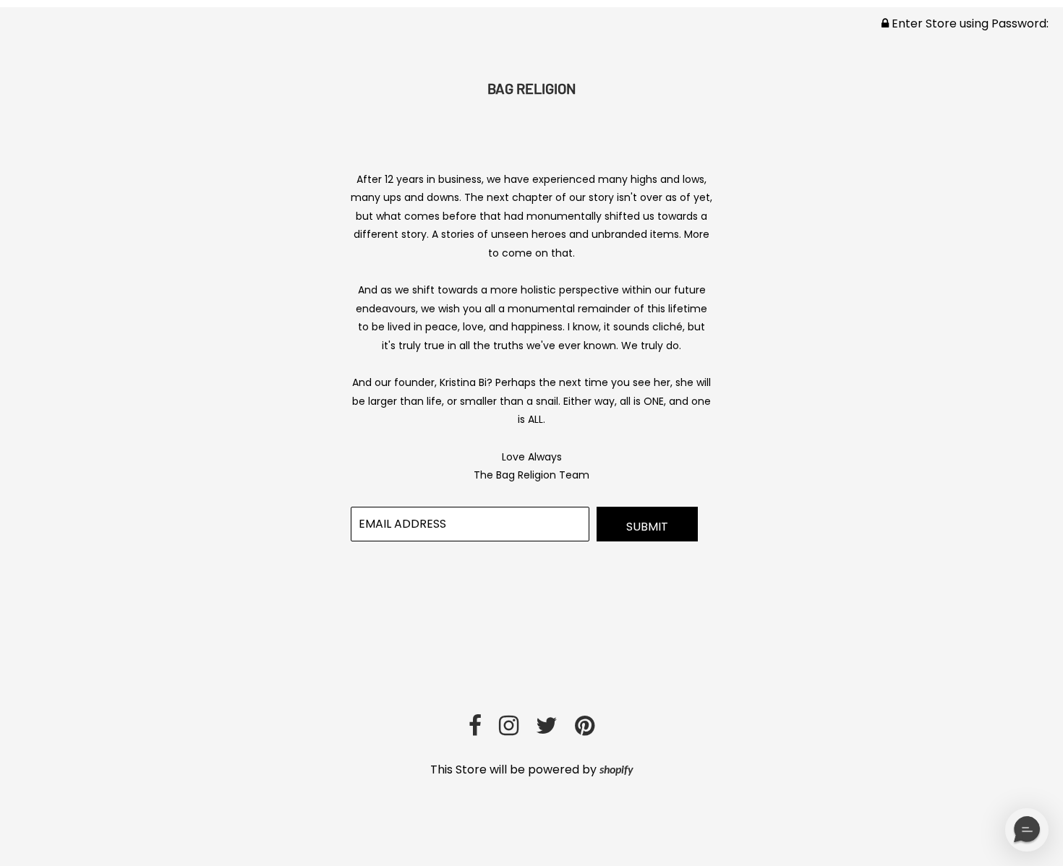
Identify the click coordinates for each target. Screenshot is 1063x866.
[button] (1027, 830)
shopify (616, 770)
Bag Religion (531, 88)
